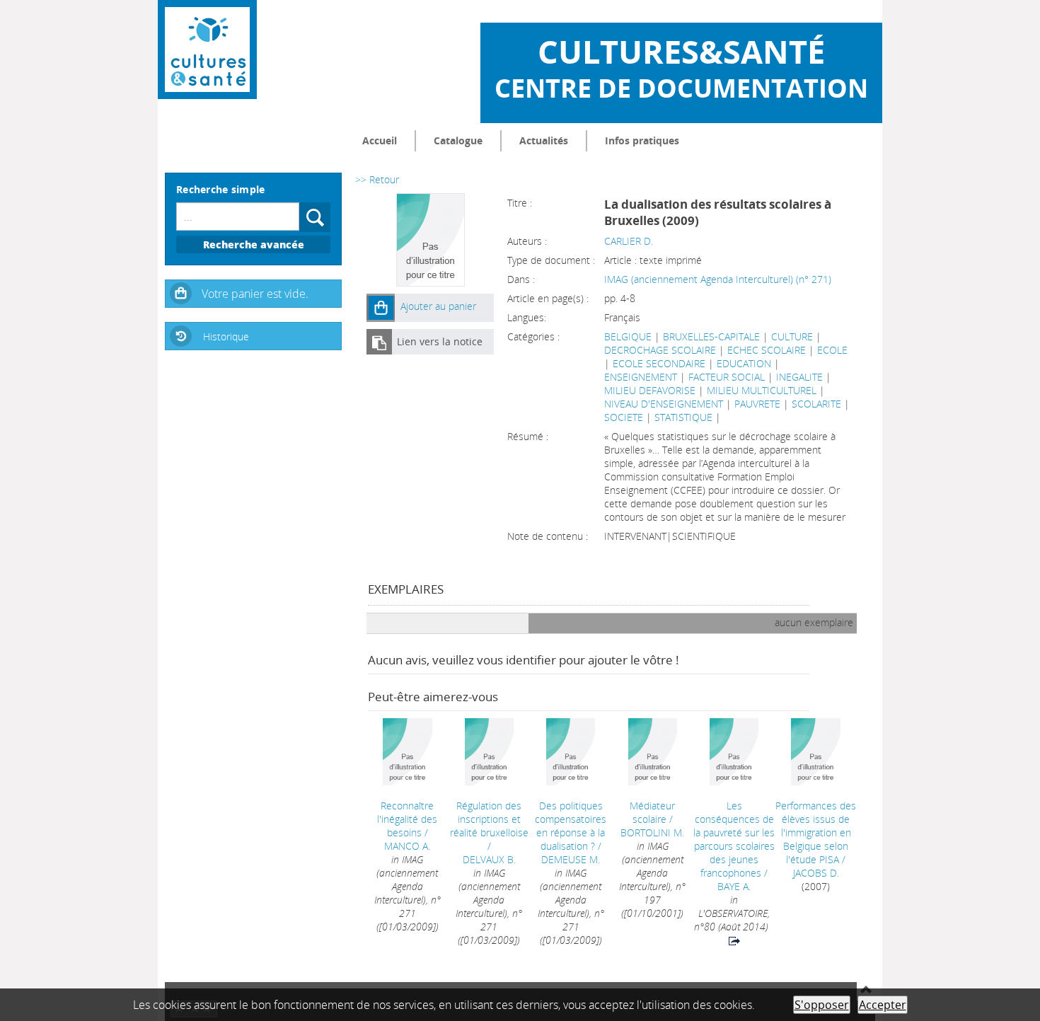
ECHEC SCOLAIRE (766, 350)
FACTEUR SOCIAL (726, 376)
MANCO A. (407, 846)
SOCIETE (623, 417)
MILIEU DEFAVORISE (649, 390)
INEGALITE (799, 376)
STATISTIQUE (683, 417)
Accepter (882, 1005)
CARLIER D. (628, 241)
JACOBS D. (816, 872)
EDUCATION (744, 363)
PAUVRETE (757, 403)
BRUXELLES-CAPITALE (711, 336)
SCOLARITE (816, 403)
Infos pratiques (642, 140)
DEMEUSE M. (570, 859)
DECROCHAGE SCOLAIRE (660, 350)
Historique (226, 336)
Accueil (379, 140)
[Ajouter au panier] (380, 308)
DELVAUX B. (489, 859)
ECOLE (832, 350)
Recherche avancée (253, 244)
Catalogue (458, 140)
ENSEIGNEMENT (640, 376)
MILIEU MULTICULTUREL (761, 390)
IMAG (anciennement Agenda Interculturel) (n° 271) (717, 279)
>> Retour (377, 179)
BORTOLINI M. (652, 832)
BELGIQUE (628, 336)
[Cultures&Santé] (207, 49)
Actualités (543, 140)
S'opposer (822, 1005)
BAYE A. (734, 886)
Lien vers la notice (440, 341)
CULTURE (792, 336)
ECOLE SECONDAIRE (659, 363)
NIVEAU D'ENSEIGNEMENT (663, 403)
